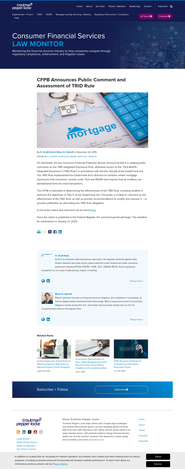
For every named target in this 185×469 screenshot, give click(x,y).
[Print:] (39, 232)
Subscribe (163, 6)
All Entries (52, 156)
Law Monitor (58, 39)
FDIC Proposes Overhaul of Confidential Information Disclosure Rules (127, 364)
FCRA (39, 14)
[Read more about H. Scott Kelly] (43, 281)
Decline (158, 464)
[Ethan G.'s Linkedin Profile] (48, 319)
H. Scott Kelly (47, 152)
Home (79, 6)
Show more (136, 281)
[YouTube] (35, 432)
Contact (147, 6)
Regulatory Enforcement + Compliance (112, 14)
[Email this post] (44, 232)
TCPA (16, 18)
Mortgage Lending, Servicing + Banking (73, 14)
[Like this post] (55, 232)
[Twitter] (29, 432)
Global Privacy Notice (27, 442)
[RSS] (18, 432)
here (93, 210)
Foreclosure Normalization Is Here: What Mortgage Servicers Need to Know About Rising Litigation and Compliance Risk (91, 363)
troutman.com (97, 439)
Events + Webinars (117, 6)
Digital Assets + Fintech (22, 14)
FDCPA (49, 14)
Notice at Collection (26, 445)
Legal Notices (23, 439)
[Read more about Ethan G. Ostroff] (43, 319)
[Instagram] (41, 432)
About (89, 6)
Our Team (100, 6)
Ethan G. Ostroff (65, 152)
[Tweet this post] (50, 232)
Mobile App (134, 6)
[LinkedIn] (24, 432)
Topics (142, 430)
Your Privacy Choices (26, 449)
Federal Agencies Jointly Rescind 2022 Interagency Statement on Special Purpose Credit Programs (54, 364)
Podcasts (143, 435)
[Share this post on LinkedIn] (60, 232)
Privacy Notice (60, 464)
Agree (158, 456)
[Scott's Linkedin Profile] (48, 281)
